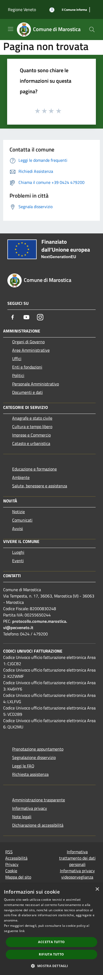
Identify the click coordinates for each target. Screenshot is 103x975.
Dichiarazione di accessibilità (37, 825)
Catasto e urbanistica (31, 443)
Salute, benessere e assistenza (39, 486)
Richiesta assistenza (30, 774)
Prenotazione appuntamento (37, 749)
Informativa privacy (29, 808)
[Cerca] (92, 29)
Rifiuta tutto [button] (51, 954)
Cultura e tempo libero (32, 426)
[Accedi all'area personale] (52, 10)
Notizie (18, 511)
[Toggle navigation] (10, 29)
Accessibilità (16, 858)
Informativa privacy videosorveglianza (77, 874)
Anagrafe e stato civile (32, 418)
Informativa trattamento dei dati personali (77, 858)
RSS (9, 852)
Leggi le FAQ (23, 766)
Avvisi (17, 528)
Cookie (11, 871)
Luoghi (18, 552)
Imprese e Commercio (31, 435)
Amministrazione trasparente (38, 800)
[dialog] (51, 929)
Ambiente (21, 477)
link (22, 931)
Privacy (11, 864)
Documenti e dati (27, 392)
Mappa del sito (18, 877)
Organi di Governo (28, 342)
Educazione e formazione (34, 469)
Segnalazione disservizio (34, 757)
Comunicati (22, 520)
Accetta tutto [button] (51, 942)
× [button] (97, 889)
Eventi (18, 560)
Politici (18, 375)
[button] (51, 966)
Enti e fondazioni (27, 367)
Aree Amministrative (31, 350)
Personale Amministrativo (35, 384)
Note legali (21, 817)
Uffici (16, 358)
